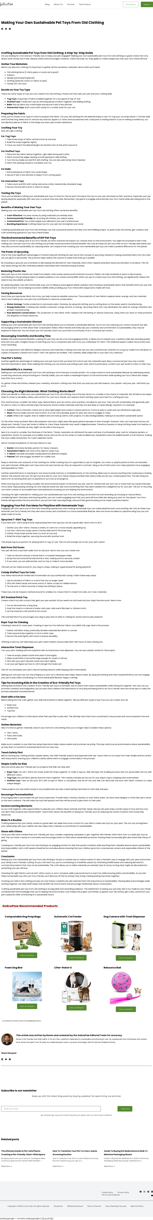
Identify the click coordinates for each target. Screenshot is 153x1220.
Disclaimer (58, 1206)
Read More (5, 1166)
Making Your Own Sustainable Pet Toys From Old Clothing (52, 22)
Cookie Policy (107, 1192)
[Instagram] (144, 1192)
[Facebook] (141, 1192)
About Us (58, 4)
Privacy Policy (123, 1192)
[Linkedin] (152, 1192)
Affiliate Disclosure (75, 1206)
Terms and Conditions (111, 1195)
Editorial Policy (137, 1206)
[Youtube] (152, 1195)
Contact (71, 4)
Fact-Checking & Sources (115, 1206)
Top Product (85, 4)
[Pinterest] (148, 1192)
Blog (47, 4)
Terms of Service (94, 1206)
